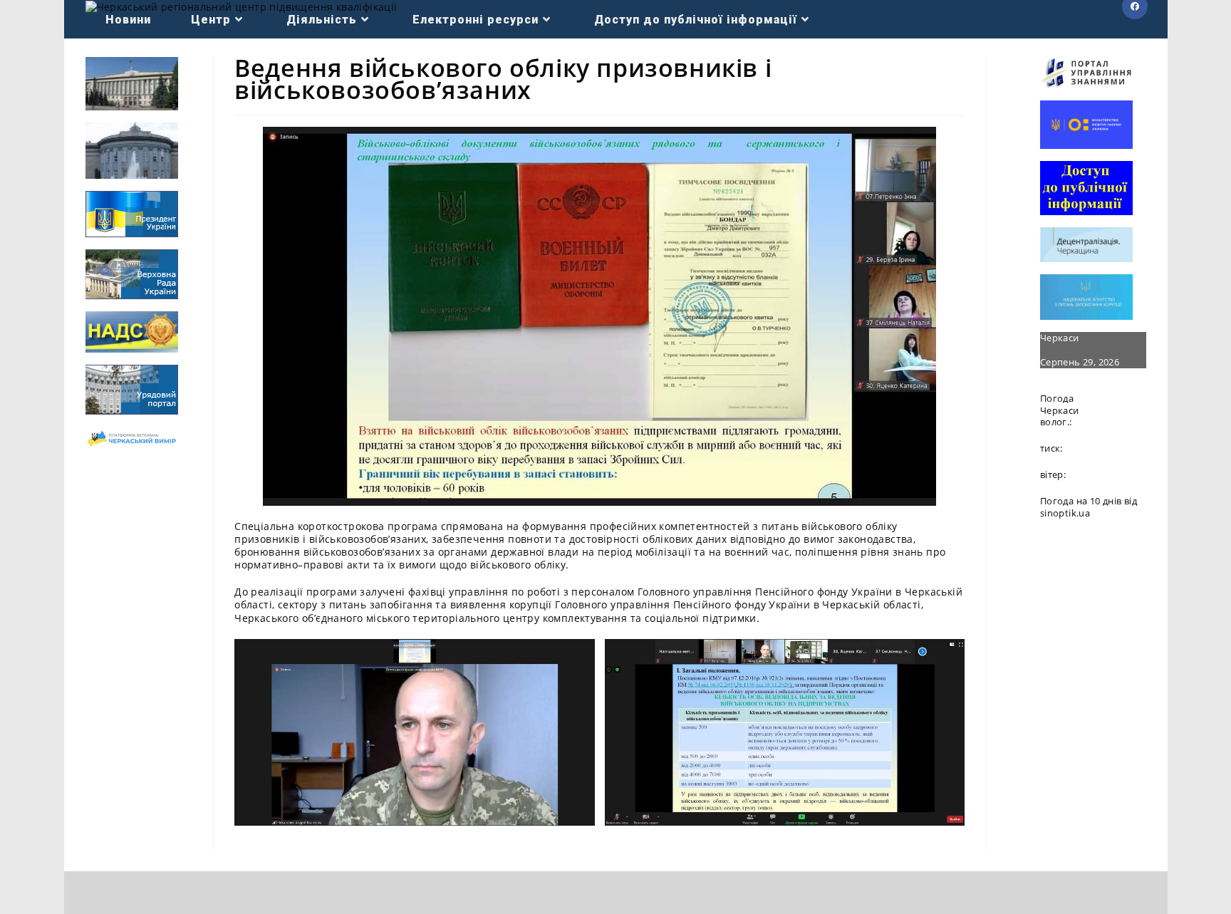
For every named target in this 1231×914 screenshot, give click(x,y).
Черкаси (1059, 337)
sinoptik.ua (1065, 513)
